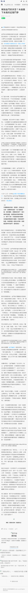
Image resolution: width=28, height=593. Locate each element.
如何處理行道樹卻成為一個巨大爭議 (14, 43)
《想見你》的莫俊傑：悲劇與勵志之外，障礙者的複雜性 (13, 556)
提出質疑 (9, 201)
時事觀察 (17, 5)
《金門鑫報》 (12, 347)
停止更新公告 (8, 5)
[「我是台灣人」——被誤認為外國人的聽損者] (14, 572)
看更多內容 (15, 581)
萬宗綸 (2, 16)
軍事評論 (25, 5)
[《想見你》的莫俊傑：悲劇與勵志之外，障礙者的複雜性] (14, 551)
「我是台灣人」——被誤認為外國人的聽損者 (12, 576)
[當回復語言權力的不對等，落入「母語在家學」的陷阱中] (14, 562)
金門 (16, 529)
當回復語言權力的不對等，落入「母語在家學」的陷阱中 (13, 566)
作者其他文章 (14, 547)
